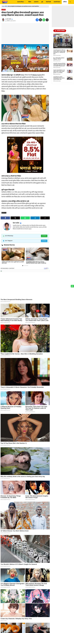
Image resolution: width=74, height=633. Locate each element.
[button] (70, 2)
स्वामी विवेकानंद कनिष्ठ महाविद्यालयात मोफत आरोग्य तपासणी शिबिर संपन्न (58, 78)
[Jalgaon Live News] (5, 2)
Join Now (44, 236)
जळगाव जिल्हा (20, 2)
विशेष (29, 2)
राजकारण (36, 2)
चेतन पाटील (9, 19)
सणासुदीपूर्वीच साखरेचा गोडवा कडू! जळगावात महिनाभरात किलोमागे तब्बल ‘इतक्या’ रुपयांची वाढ (36, 262)
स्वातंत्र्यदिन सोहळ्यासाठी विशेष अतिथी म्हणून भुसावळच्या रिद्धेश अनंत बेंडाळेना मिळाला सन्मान (59, 65)
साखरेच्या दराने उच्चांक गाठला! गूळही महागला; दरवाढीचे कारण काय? (13, 262)
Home (3, 6)
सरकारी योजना (57, 2)
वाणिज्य (65, 2)
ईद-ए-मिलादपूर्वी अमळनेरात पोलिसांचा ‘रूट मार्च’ (58, 58)
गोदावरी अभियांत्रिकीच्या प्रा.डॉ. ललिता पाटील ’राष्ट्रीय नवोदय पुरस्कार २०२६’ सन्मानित (59, 72)
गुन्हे (42, 2)
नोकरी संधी (48, 2)
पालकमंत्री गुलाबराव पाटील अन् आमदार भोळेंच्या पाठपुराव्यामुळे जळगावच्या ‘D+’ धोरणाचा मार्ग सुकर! (59, 52)
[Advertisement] (25, 33)
